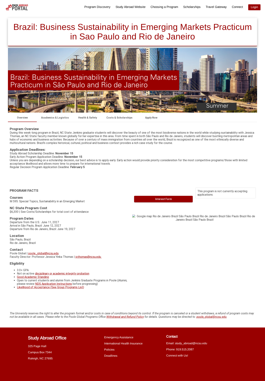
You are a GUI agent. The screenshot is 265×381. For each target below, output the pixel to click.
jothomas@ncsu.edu (89, 257)
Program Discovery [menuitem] (97, 7)
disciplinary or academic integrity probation (62, 273)
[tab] (22, 117)
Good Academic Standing (33, 277)
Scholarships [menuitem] (192, 7)
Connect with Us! (177, 355)
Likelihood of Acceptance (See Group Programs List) (50, 287)
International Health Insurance (123, 343)
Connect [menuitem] (237, 7)
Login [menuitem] (254, 7)
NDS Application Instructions (53, 284)
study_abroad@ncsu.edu (191, 343)
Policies (109, 349)
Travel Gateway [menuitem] (216, 7)
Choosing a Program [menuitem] (164, 7)
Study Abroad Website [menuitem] (130, 7)
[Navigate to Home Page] (17, 7)
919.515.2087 (185, 349)
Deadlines (110, 355)
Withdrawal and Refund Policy (125, 316)
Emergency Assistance (118, 337)
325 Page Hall (37, 346)
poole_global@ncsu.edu (43, 253)
